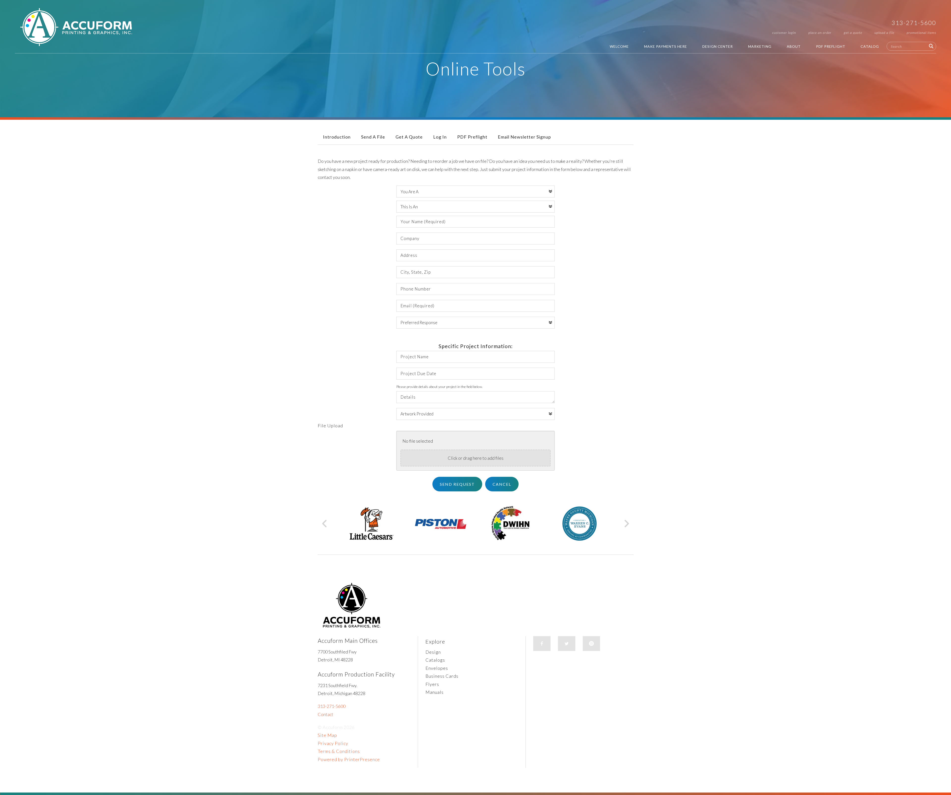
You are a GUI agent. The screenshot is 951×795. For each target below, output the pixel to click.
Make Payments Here (665, 46)
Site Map (327, 735)
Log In (440, 137)
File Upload (330, 425)
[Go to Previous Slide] (325, 524)
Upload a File (884, 32)
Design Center (717, 46)
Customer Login (784, 32)
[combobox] (911, 46)
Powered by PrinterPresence (349, 759)
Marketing (759, 46)
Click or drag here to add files (475, 458)
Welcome (619, 46)
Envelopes (436, 668)
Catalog (870, 46)
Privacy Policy (333, 743)
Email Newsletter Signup (524, 137)
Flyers (432, 684)
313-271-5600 (914, 22)
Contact (325, 714)
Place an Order (819, 32)
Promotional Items (921, 32)
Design (433, 652)
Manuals (434, 692)
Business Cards (441, 676)
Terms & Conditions (339, 751)
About (794, 46)
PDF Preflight (830, 46)
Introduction (337, 137)
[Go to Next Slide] (626, 524)
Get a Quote (853, 32)
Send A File (373, 137)
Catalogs (435, 660)
